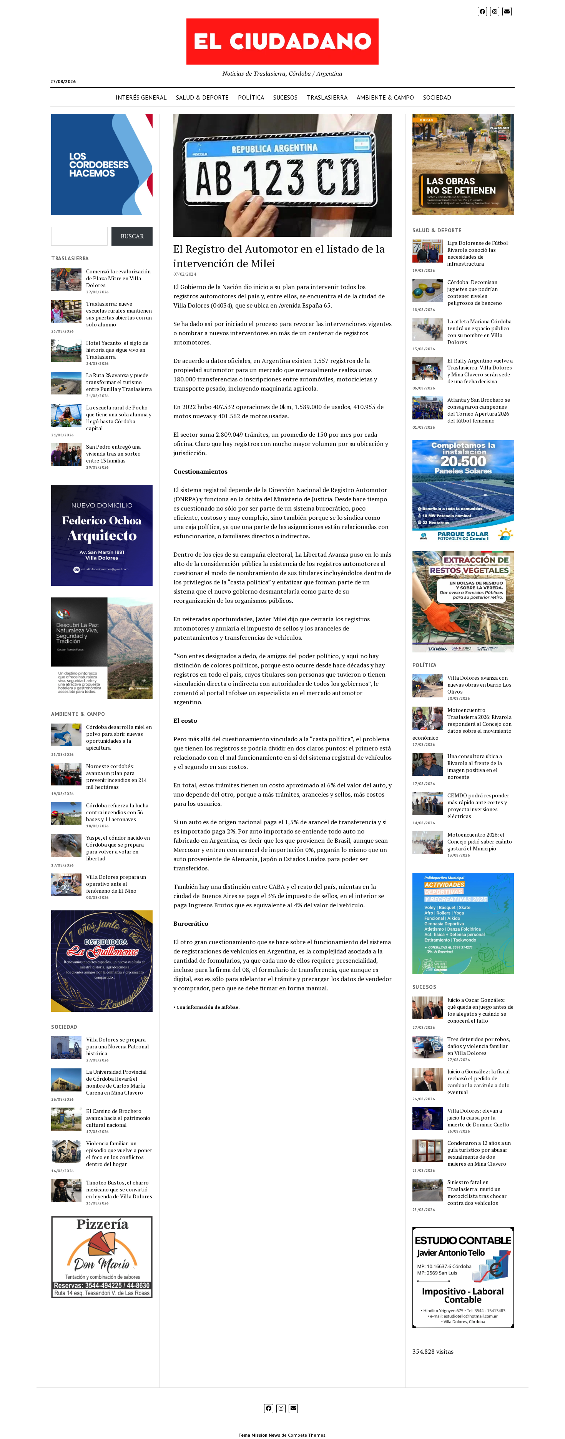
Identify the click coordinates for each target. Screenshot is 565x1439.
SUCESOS (285, 97)
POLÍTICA (251, 97)
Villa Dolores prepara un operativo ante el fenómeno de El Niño (116, 883)
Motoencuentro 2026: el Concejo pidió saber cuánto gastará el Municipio (479, 841)
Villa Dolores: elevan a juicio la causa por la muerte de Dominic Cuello (478, 1117)
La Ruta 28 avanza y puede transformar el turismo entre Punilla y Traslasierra (119, 382)
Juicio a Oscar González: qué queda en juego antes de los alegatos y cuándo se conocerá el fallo (480, 1010)
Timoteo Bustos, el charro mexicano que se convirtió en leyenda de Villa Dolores (119, 1189)
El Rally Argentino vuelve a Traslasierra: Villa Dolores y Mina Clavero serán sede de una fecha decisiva (480, 371)
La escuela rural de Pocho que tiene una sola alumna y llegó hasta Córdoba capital (118, 418)
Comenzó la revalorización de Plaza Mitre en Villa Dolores (118, 278)
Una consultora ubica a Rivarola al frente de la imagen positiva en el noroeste (474, 766)
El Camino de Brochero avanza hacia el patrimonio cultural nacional (118, 1118)
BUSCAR (132, 236)
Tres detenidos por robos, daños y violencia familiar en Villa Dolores (478, 1046)
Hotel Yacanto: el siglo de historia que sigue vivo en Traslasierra (117, 349)
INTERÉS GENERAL (141, 97)
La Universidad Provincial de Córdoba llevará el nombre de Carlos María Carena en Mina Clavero (116, 1082)
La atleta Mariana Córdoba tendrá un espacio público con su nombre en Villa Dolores (479, 332)
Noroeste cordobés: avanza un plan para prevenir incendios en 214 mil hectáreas (116, 776)
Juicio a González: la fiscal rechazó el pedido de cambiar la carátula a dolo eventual (478, 1082)
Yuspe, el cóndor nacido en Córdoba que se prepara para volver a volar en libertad (118, 848)
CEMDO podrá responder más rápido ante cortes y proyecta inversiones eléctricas (478, 806)
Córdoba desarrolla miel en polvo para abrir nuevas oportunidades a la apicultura (119, 737)
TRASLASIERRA (327, 97)
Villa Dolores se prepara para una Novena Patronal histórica (117, 1046)
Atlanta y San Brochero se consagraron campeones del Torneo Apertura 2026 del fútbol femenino (478, 410)
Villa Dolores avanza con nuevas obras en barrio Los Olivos (479, 684)
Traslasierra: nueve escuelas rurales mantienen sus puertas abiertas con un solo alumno (119, 314)
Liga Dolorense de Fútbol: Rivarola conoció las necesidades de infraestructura (478, 253)
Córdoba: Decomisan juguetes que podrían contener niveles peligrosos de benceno (474, 292)
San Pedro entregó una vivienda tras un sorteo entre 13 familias (113, 453)
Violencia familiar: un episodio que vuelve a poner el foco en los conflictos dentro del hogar (119, 1154)
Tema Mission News (259, 1435)
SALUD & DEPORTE (202, 97)
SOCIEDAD (437, 97)
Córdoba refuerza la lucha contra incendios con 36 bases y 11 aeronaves (117, 812)
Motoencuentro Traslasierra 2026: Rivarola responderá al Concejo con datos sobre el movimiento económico (462, 724)
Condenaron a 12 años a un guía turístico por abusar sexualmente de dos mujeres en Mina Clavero (479, 1153)
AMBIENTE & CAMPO (385, 97)
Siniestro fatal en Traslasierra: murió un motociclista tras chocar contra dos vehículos (477, 1192)
